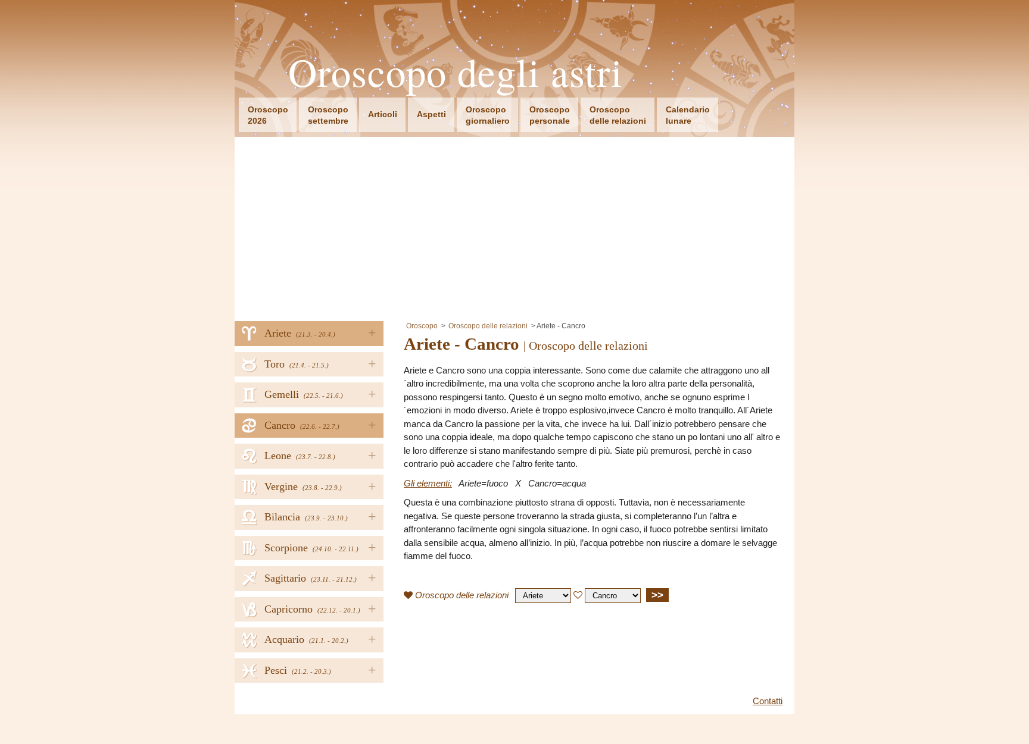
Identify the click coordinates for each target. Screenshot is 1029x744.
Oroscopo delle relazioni (488, 326)
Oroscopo (422, 326)
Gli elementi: (428, 483)
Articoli (382, 114)
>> (657, 594)
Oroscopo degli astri (455, 72)
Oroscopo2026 (268, 115)
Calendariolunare (688, 115)
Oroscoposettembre (328, 115)
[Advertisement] (514, 226)
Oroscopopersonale (549, 115)
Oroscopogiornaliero (488, 115)
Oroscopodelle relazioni (618, 115)
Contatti (767, 701)
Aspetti (431, 114)
